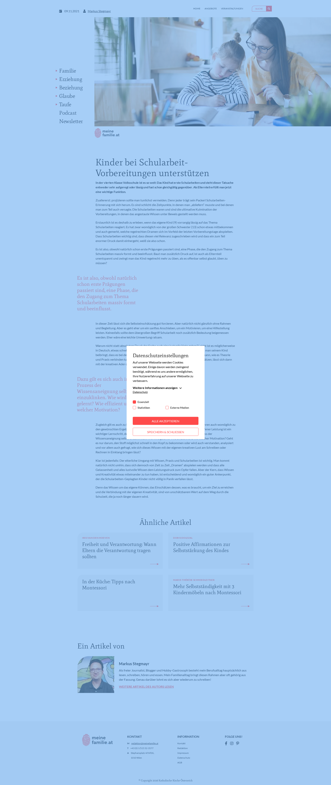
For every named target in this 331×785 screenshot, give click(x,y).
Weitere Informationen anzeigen (155, 387)
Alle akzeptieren (165, 421)
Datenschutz (140, 391)
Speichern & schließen (165, 432)
